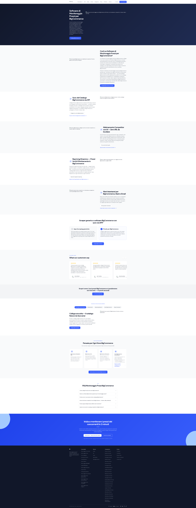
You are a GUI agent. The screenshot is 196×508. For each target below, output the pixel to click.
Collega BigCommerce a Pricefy (107, 85)
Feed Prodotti (83, 469)
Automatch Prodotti (84, 457)
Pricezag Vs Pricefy (108, 465)
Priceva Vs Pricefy (108, 463)
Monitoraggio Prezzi (84, 453)
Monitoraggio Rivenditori (85, 467)
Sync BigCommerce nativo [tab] (80, 307)
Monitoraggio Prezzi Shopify (86, 473)
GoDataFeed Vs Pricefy (109, 483)
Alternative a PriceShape (109, 496)
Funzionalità (80, 1)
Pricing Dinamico (84, 459)
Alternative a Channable (109, 498)
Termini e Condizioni (120, 457)
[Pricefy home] (72, 2)
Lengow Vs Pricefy (108, 487)
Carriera (110, 1)
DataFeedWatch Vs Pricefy (109, 479)
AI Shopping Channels (85, 471)
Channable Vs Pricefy (108, 477)
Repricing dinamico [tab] (98, 307)
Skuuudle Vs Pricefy (108, 461)
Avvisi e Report (83, 461)
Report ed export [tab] (117, 307)
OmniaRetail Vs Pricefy (108, 467)
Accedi (117, 1)
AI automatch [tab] (90, 307)
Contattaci (118, 453)
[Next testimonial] (126, 258)
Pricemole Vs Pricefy (108, 455)
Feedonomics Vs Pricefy (109, 481)
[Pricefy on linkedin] (122, 506)
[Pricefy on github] (124, 506)
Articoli (92, 1)
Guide (88, 1)
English (111, 506)
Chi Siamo (105, 1)
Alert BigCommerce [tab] (108, 307)
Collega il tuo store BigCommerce (77, 113)
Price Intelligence (84, 455)
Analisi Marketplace (84, 465)
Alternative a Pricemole (109, 494)
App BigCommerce (96, 459)
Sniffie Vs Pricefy (108, 459)
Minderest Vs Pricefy (108, 473)
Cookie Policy (119, 459)
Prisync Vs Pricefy (108, 451)
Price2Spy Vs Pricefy (108, 457)
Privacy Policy (119, 455)
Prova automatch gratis (105, 145)
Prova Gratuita (123, 1)
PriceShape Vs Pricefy (108, 475)
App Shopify (95, 457)
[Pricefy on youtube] (120, 506)
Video (94, 455)
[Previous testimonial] (123, 258)
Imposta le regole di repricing (76, 176)
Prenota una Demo (107, 435)
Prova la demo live (98, 293)
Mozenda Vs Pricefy (108, 471)
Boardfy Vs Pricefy (108, 453)
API (84, 1)
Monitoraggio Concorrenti (85, 451)
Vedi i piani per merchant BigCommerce (98, 372)
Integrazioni (97, 1)
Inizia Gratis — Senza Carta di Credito (92, 435)
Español (117, 506)
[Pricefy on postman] (126, 506)
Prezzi (101, 1)
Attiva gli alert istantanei (106, 205)
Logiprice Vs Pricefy (108, 469)
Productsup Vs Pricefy (108, 485)
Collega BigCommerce (75, 38)
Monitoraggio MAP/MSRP (85, 463)
